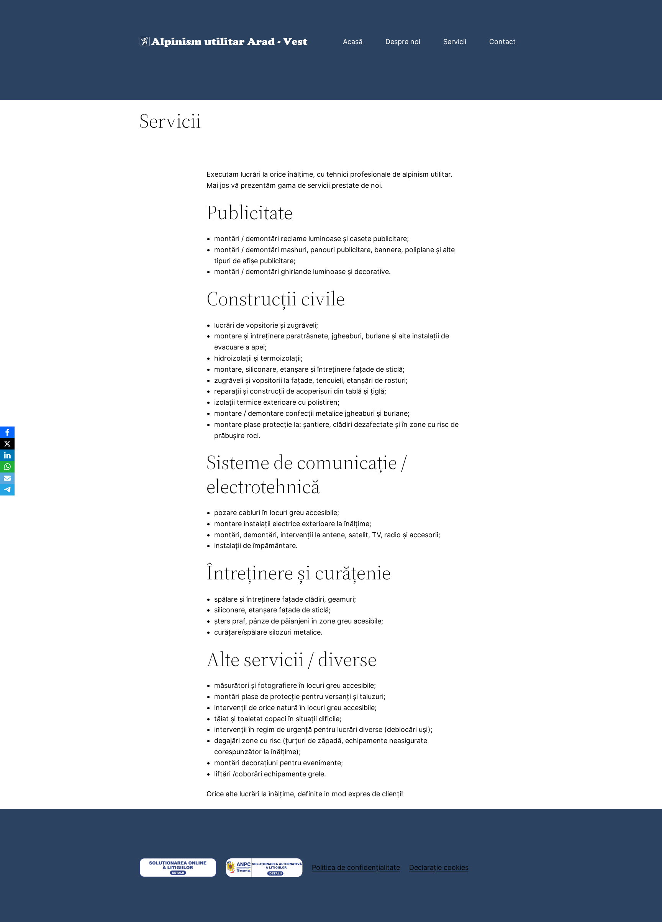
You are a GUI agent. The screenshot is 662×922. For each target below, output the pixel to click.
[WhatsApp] (7, 466)
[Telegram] (7, 489)
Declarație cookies (439, 867)
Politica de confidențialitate (356, 867)
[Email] (7, 478)
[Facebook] (7, 432)
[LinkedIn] (7, 455)
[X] (7, 444)
